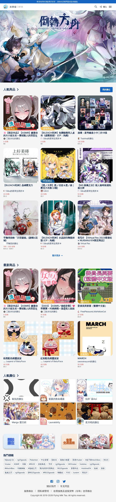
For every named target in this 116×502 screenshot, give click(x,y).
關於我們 (51, 486)
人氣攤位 (9, 375)
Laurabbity (54, 422)
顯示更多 (56, 255)
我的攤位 (106, 89)
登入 (105, 7)
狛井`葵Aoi (91, 398)
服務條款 (28, 491)
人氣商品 (9, 89)
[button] (58, 46)
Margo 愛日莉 (19, 422)
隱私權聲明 (43, 491)
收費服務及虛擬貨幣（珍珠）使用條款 (72, 491)
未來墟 (13, 7)
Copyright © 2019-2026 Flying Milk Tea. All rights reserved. (58, 495)
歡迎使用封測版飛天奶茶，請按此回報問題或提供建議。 (58, 2)
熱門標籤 (8, 455)
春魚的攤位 (17, 398)
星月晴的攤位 (92, 422)
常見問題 (64, 486)
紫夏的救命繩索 (57, 398)
